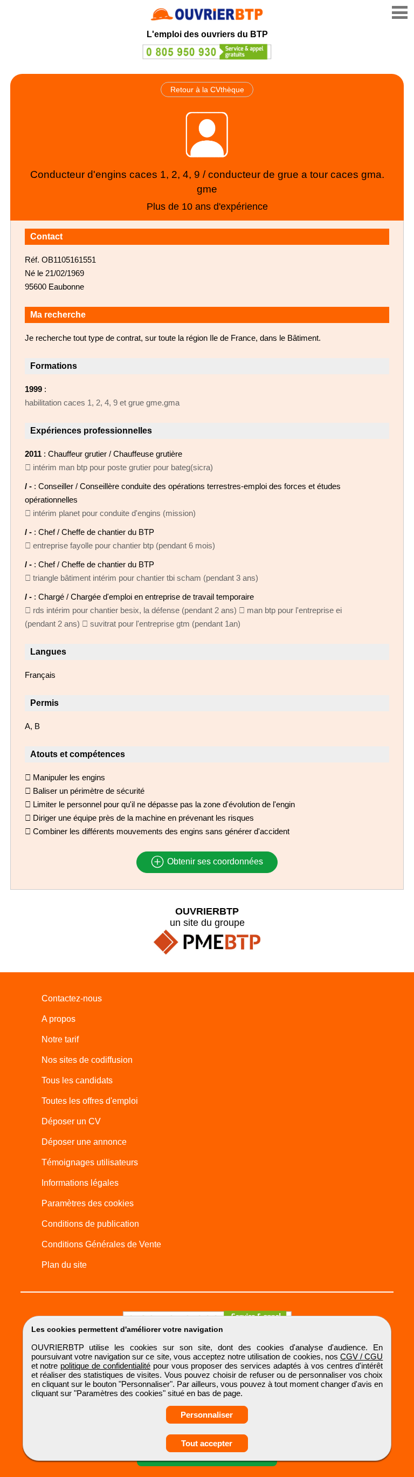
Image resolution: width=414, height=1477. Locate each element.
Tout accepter (206, 1443)
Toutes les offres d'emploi (90, 1100)
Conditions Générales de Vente (101, 1244)
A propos (58, 1018)
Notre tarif (60, 1039)
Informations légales (80, 1182)
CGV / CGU (361, 1356)
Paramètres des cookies (88, 1203)
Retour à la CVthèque (207, 89)
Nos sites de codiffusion (87, 1059)
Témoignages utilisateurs (90, 1162)
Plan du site (64, 1264)
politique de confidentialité (105, 1365)
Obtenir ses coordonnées (214, 862)
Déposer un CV (71, 1121)
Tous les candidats (77, 1080)
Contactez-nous (72, 998)
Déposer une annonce (84, 1141)
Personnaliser (207, 1414)
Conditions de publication (90, 1223)
